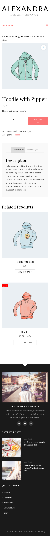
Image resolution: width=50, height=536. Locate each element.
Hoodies (25, 36)
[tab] (18, 150)
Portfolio (8, 497)
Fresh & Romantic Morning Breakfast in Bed (35, 443)
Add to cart (38, 121)
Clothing (14, 36)
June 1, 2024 (28, 439)
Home (5, 36)
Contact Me (9, 507)
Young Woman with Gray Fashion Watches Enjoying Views (34, 468)
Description (18, 149)
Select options (25, 342)
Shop (6, 513)
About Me (8, 502)
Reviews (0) (32, 149)
